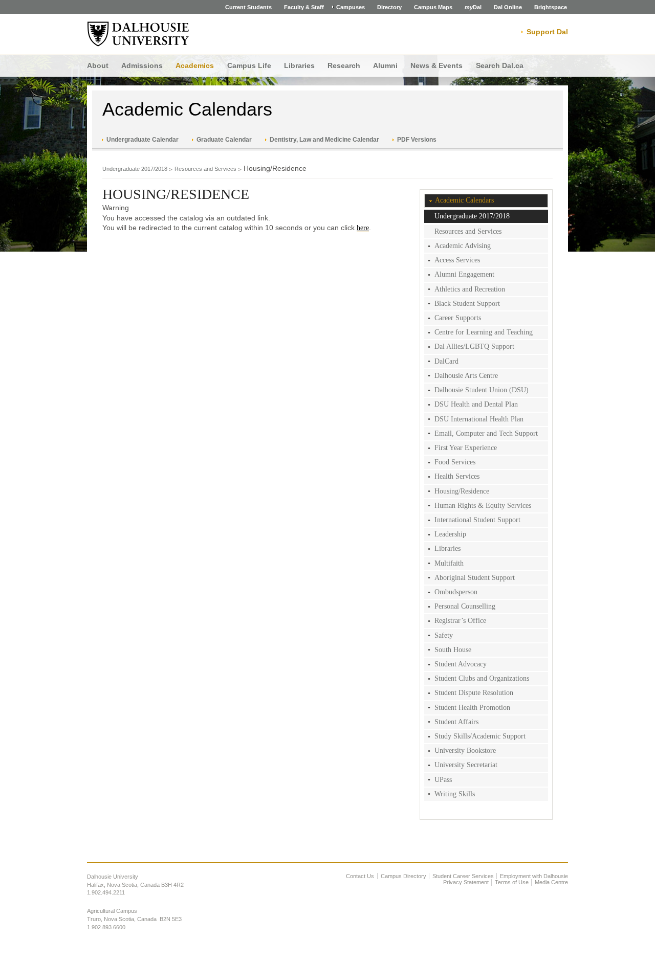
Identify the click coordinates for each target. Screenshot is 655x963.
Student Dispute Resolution (473, 693)
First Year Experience (465, 448)
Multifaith (449, 563)
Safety (443, 635)
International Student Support (477, 520)
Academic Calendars (187, 109)
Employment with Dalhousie (534, 876)
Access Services (457, 260)
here (363, 228)
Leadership (450, 534)
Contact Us (360, 876)
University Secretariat (465, 765)
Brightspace (550, 7)
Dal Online (508, 7)
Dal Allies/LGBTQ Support (474, 346)
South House (452, 650)
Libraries (299, 65)
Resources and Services (205, 169)
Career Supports (457, 318)
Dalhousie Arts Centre (466, 375)
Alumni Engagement (464, 274)
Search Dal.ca (499, 65)
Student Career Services (463, 876)
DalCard (446, 361)
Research (344, 65)
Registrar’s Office (460, 620)
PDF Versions (416, 139)
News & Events (436, 65)
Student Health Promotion (472, 707)
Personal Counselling (464, 606)
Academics (195, 65)
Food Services (454, 462)
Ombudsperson (455, 592)
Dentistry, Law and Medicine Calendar (324, 139)
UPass (443, 779)
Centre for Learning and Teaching (483, 332)
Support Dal (547, 32)
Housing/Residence (461, 491)
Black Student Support (467, 303)
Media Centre (551, 882)
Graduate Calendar (224, 139)
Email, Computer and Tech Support (486, 433)
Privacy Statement (466, 882)
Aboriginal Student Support (474, 577)
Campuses (350, 7)
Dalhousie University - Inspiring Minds (138, 34)
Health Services (456, 476)
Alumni (385, 65)
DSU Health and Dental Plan (476, 404)
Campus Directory (403, 876)
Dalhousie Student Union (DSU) (481, 390)
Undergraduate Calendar (142, 139)
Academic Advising (462, 246)
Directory (389, 7)
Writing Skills (454, 794)
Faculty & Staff (304, 7)
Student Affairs (456, 722)
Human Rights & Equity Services (482, 505)
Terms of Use (512, 882)
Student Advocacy (460, 664)
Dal (473, 7)
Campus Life (249, 65)
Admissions (142, 65)
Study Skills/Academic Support (480, 736)
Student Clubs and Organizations (481, 678)
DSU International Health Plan (478, 419)
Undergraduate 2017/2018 (134, 169)
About (97, 65)
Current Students (248, 7)
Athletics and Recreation (469, 289)
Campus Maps (433, 7)
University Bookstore (465, 750)
